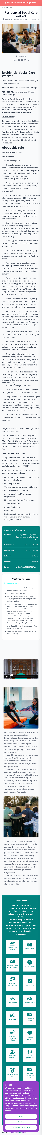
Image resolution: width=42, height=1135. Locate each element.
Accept (21, 1116)
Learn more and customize (21, 1127)
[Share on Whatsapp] (28, 60)
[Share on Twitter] (25, 60)
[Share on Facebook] (19, 60)
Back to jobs (8, 8)
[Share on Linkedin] (22, 60)
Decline (21, 1122)
